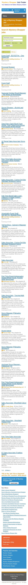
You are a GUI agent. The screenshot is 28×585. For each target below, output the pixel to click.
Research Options (17, 10)
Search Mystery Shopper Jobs (9, 533)
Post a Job (6, 544)
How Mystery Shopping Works (11, 513)
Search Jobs (5, 10)
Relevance (7, 52)
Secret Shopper (7, 557)
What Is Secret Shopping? (8, 490)
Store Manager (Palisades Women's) (11, 314)
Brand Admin (6, 331)
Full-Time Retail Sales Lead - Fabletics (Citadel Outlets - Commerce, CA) (12, 197)
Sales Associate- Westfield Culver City (14, 403)
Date (14, 52)
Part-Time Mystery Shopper (10, 563)
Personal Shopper (8, 67)
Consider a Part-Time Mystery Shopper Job (13, 505)
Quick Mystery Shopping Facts (9, 509)
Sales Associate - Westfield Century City (12, 421)
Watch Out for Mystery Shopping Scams (12, 500)
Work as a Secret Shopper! (9, 511)
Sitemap (14, 578)
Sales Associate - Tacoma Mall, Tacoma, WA (13, 296)
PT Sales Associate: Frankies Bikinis (12, 453)
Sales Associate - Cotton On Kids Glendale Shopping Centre (14, 180)
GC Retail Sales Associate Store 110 (13, 142)
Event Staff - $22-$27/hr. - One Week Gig (13, 56)
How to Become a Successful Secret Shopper (14, 492)
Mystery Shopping (7, 555)
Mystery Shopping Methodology (11, 522)
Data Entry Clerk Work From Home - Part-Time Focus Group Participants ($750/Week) (13, 125)
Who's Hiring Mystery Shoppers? (10, 494)
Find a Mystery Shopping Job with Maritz (12, 507)
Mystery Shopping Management (11, 561)
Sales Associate (7, 260)
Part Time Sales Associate (11, 437)
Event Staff (6, 83)
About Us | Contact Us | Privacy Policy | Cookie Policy (14, 575)
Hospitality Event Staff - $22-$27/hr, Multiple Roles (11, 214)
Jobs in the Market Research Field (10, 502)
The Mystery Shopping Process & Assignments (14, 496)
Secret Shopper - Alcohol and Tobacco (12, 108)
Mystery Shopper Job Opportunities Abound (13, 498)
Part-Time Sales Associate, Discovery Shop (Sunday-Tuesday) (11, 160)
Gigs (21, 43)
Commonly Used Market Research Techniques (14, 503)
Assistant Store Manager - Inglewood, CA (11, 365)
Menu (5, 16)
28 (6, 470)
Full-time (7, 43)
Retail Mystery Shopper (9, 566)
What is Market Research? (10, 527)
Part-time (14, 43)
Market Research (7, 559)
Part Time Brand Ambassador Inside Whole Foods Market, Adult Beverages (13, 383)
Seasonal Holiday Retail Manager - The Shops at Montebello (14, 94)
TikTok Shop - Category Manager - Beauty (14, 225)
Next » (8, 470)
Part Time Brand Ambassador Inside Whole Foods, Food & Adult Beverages (13, 277)
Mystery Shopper (7, 553)
